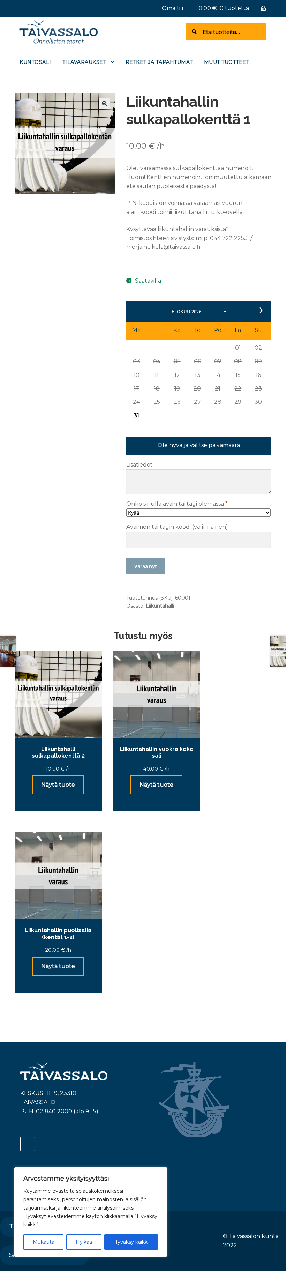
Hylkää (84, 1242)
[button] (238, 347)
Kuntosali (35, 62)
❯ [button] (261, 309)
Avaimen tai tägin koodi (177, 526)
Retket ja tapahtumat (159, 62)
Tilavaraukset (84, 62)
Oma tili (172, 8)
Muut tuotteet (226, 62)
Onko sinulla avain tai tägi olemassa (177, 503)
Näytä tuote (58, 784)
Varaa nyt (145, 566)
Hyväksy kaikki (131, 1242)
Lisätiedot (139, 464)
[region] (90, 1212)
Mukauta (43, 1242)
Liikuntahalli (160, 606)
